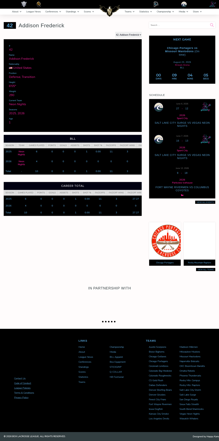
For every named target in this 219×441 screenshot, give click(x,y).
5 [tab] (114, 337)
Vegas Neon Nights (190, 429)
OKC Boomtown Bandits (192, 382)
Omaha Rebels (187, 386)
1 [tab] (103, 337)
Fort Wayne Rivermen (160, 420)
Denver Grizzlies (157, 410)
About (15, 11)
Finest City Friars (157, 415)
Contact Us (20, 394)
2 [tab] (106, 337)
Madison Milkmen (189, 362)
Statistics (144, 11)
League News (33, 11)
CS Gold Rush (156, 396)
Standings (71, 11)
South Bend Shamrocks (192, 425)
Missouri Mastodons (190, 372)
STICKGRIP (116, 382)
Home (82, 362)
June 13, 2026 (182, 168)
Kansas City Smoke (159, 429)
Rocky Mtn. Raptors (190, 401)
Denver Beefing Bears (160, 405)
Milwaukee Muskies (190, 367)
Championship (164, 11)
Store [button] (196, 11)
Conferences (51, 11)
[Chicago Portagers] (157, 52)
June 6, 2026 (182, 103)
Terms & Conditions (24, 408)
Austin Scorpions (157, 362)
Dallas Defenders (158, 401)
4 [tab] (111, 337)
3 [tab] (109, 337)
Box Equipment (118, 377)
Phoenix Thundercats (190, 391)
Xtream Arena (182, 65)
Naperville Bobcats (189, 377)
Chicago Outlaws (157, 372)
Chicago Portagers (158, 377)
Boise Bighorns (156, 367)
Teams (128, 11)
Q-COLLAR (116, 387)
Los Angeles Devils (159, 434)
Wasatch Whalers (189, 434)
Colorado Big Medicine (160, 386)
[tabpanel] (109, 309)
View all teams (206, 269)
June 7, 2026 (182, 136)
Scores (87, 11)
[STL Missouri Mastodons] (207, 50)
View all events (205, 202)
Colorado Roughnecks (160, 391)
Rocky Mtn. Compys (190, 396)
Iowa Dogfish (156, 425)
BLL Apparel (116, 372)
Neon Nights (17, 104)
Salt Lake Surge (188, 410)
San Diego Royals (189, 415)
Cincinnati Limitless (158, 382)
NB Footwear (117, 392)
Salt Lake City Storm (190, 405)
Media (182, 11)
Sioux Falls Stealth (189, 420)
